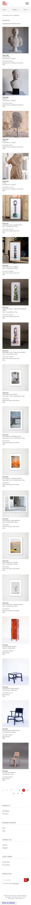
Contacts (4, 845)
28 (22, 793)
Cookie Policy (6, 862)
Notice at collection (8, 903)
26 (13, 793)
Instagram (5, 848)
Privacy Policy (6, 865)
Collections (5, 814)
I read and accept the (11, 883)
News (3, 828)
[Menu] (26, 3)
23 (28, 790)
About (4, 831)
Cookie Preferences (19, 898)
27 (18, 793)
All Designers (5, 811)
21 (19, 790)
